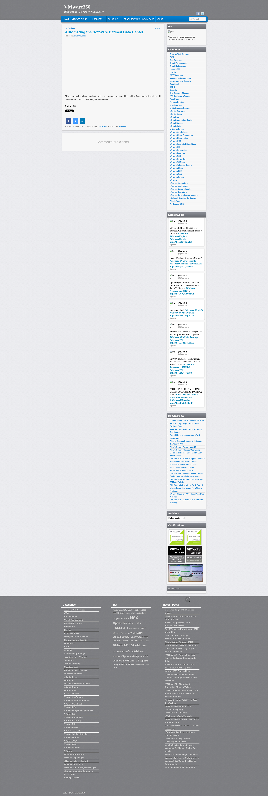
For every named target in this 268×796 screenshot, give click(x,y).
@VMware (175, 397)
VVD (115, 667)
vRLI (138, 645)
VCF (130, 633)
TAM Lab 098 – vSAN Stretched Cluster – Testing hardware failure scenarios (181, 677)
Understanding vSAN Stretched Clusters (187, 420)
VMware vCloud (176, 168)
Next (158, 28)
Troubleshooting (177, 102)
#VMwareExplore (178, 236)
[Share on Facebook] (68, 122)
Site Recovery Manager (180, 93)
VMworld (173, 180)
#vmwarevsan (176, 290)
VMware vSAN (176, 174)
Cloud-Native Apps (178, 66)
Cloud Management (178, 63)
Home (67, 19)
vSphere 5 (116, 657)
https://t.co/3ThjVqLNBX (182, 342)
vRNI (144, 645)
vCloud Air (174, 117)
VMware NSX (175, 156)
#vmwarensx (175, 367)
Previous (70, 28)
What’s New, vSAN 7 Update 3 (182, 467)
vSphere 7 (132, 660)
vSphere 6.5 (141, 656)
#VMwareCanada (178, 263)
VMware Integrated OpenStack (183, 144)
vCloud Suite (175, 126)
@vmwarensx (187, 397)
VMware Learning (177, 153)
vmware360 (102, 127)
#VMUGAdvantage (189, 337)
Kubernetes (137, 613)
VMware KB (175, 147)
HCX (122, 613)
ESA (114, 613)
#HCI (185, 290)
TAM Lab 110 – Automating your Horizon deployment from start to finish (180, 658)
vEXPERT (144, 637)
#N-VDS (186, 367)
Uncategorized (176, 105)
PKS (129, 623)
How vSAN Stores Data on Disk (183, 464)
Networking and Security (180, 81)
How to (173, 72)
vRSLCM (124, 652)
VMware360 (77, 7)
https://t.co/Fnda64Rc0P (181, 402)
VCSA (133, 637)
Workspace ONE (177, 204)
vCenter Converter (177, 111)
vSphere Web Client (142, 664)
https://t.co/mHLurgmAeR (182, 315)
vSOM (141, 652)
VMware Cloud (79, 20)
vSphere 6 (127, 656)
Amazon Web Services (179, 54)
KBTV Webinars (176, 75)
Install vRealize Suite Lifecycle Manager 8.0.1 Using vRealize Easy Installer (181, 748)
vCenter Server (176, 114)
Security (173, 90)
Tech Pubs (174, 99)
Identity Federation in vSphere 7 (180, 767)
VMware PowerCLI (178, 159)
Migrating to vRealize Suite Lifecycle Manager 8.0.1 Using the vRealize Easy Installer (182, 761)
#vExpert (174, 312)
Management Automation (180, 78)
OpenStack (174, 84)
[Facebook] (198, 13)
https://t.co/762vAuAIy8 (181, 241)
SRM (139, 623)
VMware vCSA (176, 171)
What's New (175, 201)
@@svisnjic (183, 223)
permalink (123, 127)
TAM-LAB (120, 628)
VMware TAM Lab (177, 162)
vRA (131, 645)
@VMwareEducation (180, 400)
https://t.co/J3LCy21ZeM (181, 266)
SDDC (172, 87)
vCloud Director (176, 123)
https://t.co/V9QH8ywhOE (182, 293)
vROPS (116, 651)
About (160, 19)
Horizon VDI (175, 69)
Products (96, 20)
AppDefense (117, 610)
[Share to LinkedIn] (82, 122)
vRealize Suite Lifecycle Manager (184, 195)
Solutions (112, 20)
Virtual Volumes (177, 129)
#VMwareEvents (178, 239)
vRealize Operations (178, 192)
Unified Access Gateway (180, 108)
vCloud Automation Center (181, 120)
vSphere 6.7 (119, 660)
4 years (173, 345)
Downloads (148, 19)
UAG (144, 628)
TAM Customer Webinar (180, 96)
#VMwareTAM (194, 263)
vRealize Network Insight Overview (181, 754)
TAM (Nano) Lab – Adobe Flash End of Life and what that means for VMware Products (186, 488)
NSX (134, 617)
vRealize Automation (179, 183)
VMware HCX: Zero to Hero (181, 470)
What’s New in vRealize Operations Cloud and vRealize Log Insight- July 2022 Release (186, 453)
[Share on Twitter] (75, 122)
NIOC (127, 618)
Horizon (128, 613)
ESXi (118, 613)
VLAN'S (131, 640)
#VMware (183, 233)
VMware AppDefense (178, 132)
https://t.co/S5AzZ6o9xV (186, 394)
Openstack (120, 623)
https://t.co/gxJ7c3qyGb (181, 372)
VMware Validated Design (181, 165)
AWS (172, 57)
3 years (173, 244)
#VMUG (199, 309)
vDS (138, 637)
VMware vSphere (177, 177)
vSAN (133, 651)
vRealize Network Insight (180, 189)
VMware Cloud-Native (179, 138)
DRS (144, 610)
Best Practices (132, 19)
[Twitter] (202, 13)
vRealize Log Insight (178, 186)
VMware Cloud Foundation (181, 135)
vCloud (138, 633)
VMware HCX (175, 141)
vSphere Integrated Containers (183, 198)
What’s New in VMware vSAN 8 (183, 447)
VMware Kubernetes (178, 150)
